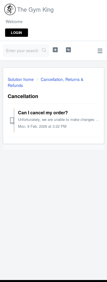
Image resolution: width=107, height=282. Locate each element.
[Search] (44, 50)
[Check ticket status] (68, 50)
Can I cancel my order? (43, 112)
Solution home (21, 79)
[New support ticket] (55, 50)
